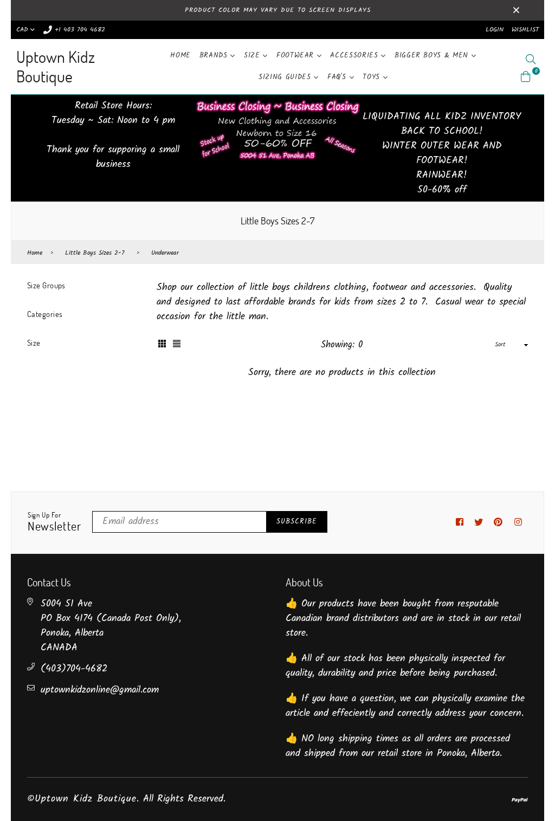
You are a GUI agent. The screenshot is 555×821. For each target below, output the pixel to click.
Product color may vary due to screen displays (278, 10)
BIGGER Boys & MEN (433, 55)
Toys (373, 77)
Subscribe (296, 521)
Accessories (355, 55)
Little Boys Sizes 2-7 (95, 253)
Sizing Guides (286, 77)
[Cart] (526, 77)
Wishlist (525, 29)
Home (180, 55)
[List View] (176, 344)
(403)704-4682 (74, 669)
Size (253, 55)
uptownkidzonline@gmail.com (100, 690)
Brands (215, 55)
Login (495, 29)
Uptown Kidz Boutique (55, 66)
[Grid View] (162, 344)
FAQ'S (338, 77)
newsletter (54, 522)
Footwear (296, 55)
